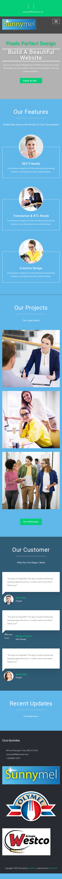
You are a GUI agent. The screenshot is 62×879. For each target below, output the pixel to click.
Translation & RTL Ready (31, 216)
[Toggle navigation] (56, 21)
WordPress (32, 868)
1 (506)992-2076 (13, 758)
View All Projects (31, 522)
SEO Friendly (31, 163)
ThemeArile (53, 868)
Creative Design (31, 268)
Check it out (29, 80)
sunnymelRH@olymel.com (32, 12)
